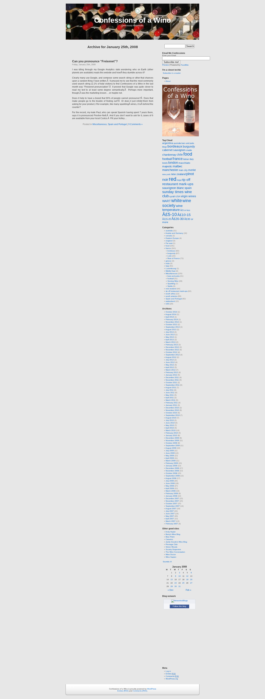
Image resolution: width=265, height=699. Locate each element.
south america (171, 296)
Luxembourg (171, 268)
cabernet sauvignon (173, 149)
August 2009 (170, 448)
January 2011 (171, 405)
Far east (169, 243)
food (187, 154)
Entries (171, 674)
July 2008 (170, 481)
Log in (168, 671)
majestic (167, 166)
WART (166, 201)
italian (186, 159)
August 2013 (170, 329)
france (178, 159)
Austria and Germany (174, 233)
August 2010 (170, 418)
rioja (179, 180)
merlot (192, 169)
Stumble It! (167, 562)
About (168, 81)
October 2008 (171, 473)
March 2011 (170, 400)
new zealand (178, 174)
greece (168, 261)
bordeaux (174, 146)
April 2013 (169, 340)
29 (172, 586)
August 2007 (170, 509)
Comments (172, 676)
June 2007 (170, 514)
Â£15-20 (166, 219)
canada (169, 236)
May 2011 (170, 395)
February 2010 (172, 433)
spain (188, 187)
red (172, 179)
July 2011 (170, 390)
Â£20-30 (177, 219)
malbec (177, 166)
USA (178, 196)
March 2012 (171, 370)
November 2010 (172, 410)
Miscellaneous (99, 124)
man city (183, 170)
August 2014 (170, 314)
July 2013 (170, 332)
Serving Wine (172, 281)
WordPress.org (172, 679)
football (167, 159)
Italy (192, 159)
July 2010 (170, 420)
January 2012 (171, 375)
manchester (170, 170)
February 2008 (172, 493)
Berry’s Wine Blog (173, 534)
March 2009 (171, 461)
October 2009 (171, 443)
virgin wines (188, 196)
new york (166, 174)
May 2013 (170, 337)
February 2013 (172, 345)
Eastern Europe (172, 238)
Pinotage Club (172, 544)
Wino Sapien (171, 557)
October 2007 (171, 503)
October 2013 (171, 324)
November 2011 (172, 380)
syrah (172, 196)
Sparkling (171, 284)
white (176, 200)
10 (179, 576)
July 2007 (170, 511)
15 (172, 579)
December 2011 (172, 377)
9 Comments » (135, 124)
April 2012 (169, 367)
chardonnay (169, 154)
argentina (167, 143)
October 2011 (171, 382)
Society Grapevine (173, 549)
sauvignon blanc (173, 188)
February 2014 (172, 319)
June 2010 (170, 423)
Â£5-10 (169, 214)
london (173, 162)
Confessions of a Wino (132, 20)
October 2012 (171, 352)
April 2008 (169, 488)
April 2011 (169, 398)
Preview (165, 65)
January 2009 (171, 466)
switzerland (170, 301)
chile (180, 154)
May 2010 (170, 425)
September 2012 (173, 355)
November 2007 (172, 501)
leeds (165, 163)
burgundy (189, 146)
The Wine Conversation (175, 552)
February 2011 (172, 403)
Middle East (170, 271)
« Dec (170, 590)
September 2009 (173, 445)
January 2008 (171, 496)
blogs (164, 147)
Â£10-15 (184, 215)
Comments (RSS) (140, 691)
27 (191, 583)
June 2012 (170, 362)
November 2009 (172, 440)
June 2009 (170, 453)
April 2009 (169, 458)
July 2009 (170, 451)
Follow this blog (179, 606)
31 (179, 586)
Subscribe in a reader (172, 73)
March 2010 (171, 430)
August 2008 (170, 478)
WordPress (151, 689)
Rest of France (173, 258)
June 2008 (170, 483)
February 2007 (172, 524)
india (168, 263)
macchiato (184, 162)
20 (191, 579)
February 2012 (172, 372)
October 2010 (171, 413)
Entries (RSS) (123, 691)
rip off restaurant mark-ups (176, 291)
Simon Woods (171, 547)
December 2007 (172, 498)
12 (187, 576)
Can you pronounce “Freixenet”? (95, 61)
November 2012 (172, 350)
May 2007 (170, 516)
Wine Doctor (171, 554)
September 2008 (173, 476)
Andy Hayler (170, 532)
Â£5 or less (185, 210)
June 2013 (170, 335)
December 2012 (172, 347)
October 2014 (171, 312)
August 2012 (170, 357)
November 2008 (172, 471)
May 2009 (170, 456)
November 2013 (172, 322)
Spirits (170, 286)
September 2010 (173, 415)
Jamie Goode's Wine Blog (176, 542)
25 (183, 583)
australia (177, 143)
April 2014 (169, 317)
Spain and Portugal (117, 124)
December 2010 (172, 408)
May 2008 (170, 486)
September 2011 (173, 385)
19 (187, 579)
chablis (189, 150)
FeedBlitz (185, 65)
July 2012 (170, 360)
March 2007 (171, 521)
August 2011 (170, 387)
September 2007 (173, 506)
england (169, 241)
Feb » (188, 590)
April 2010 (169, 428)
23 (176, 583)
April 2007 (169, 519)
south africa (170, 294)
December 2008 (172, 468)
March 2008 (171, 491)
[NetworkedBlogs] (179, 601)
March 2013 (171, 342)
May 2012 (170, 365)
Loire (169, 256)
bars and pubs (188, 143)
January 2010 (171, 435)
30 (176, 586)
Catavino (169, 539)
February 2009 (172, 463)
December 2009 (172, 438)
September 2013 (173, 327)
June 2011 (170, 393)
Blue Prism (170, 537)
